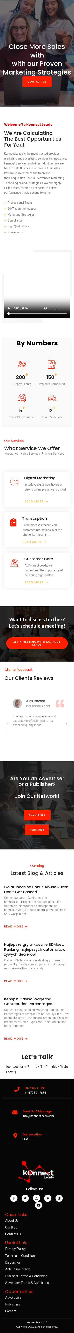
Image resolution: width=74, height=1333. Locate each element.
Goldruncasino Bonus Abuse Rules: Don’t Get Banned (36, 889)
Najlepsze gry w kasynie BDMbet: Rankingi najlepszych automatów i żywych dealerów (35, 949)
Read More (13, 926)
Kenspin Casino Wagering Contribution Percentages (28, 1001)
